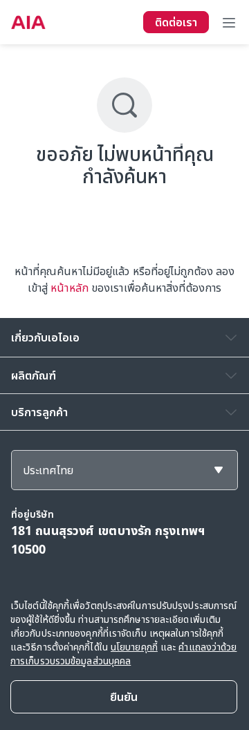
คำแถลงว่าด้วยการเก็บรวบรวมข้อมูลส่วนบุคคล (123, 653)
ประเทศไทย (48, 470)
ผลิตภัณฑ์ (33, 375)
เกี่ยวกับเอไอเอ (45, 337)
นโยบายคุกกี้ (134, 646)
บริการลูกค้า (39, 412)
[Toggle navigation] (229, 22)
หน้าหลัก (69, 287)
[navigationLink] (28, 22)
